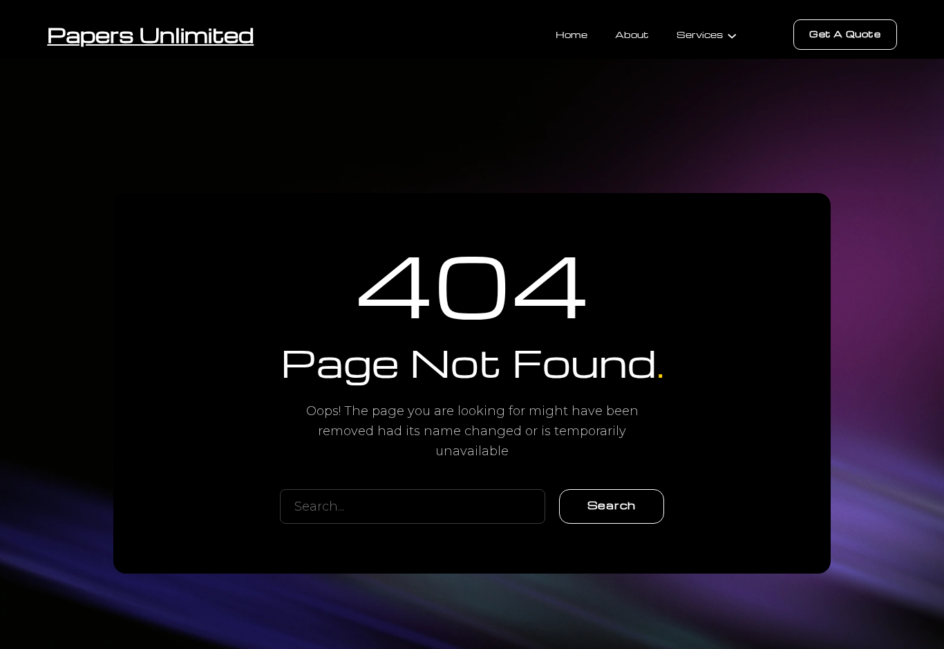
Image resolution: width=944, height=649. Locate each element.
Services (700, 34)
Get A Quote (845, 33)
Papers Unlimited (150, 34)
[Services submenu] (732, 34)
